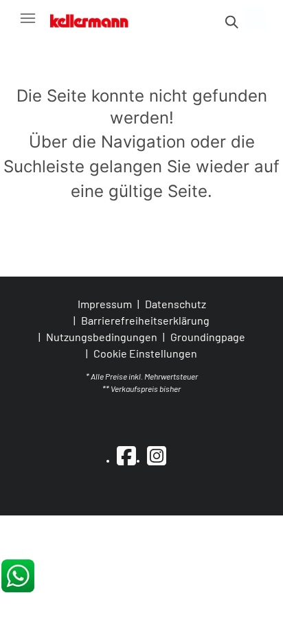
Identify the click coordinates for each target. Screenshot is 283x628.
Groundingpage (207, 336)
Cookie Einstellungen (145, 353)
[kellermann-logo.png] (96, 18)
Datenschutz (175, 303)
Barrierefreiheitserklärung (145, 320)
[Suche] (231, 22)
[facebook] (126, 455)
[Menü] (27, 18)
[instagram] (156, 455)
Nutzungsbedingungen (101, 336)
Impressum (105, 303)
